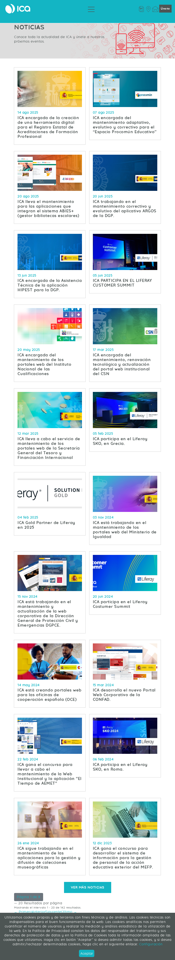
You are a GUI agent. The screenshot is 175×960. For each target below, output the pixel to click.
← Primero (23, 912)
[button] (28, 897)
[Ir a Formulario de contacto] (155, 8)
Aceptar (86, 953)
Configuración (150, 944)
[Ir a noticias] (141, 8)
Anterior (38, 912)
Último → (69, 912)
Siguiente (53, 912)
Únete (165, 9)
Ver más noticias (87, 887)
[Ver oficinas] (148, 8)
